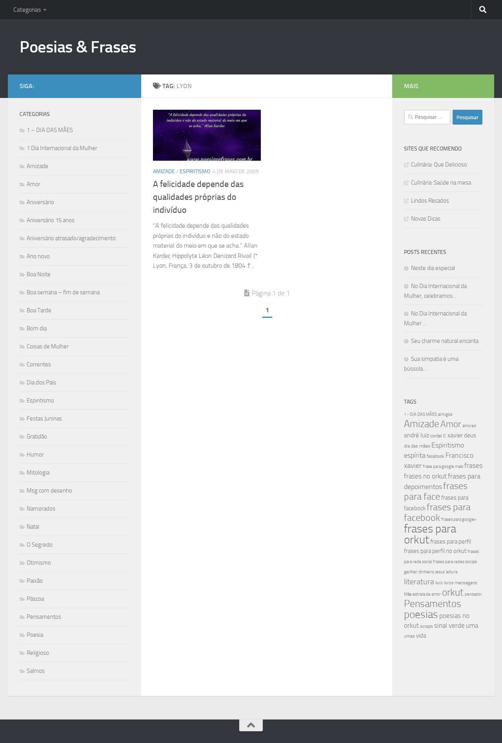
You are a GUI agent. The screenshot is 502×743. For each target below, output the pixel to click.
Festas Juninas (44, 418)
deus (470, 435)
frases (473, 465)
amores (469, 425)
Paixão (35, 580)
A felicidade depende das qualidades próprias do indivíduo (198, 197)
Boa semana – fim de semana (63, 292)
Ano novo (38, 256)
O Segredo (40, 544)
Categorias (27, 9)
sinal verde (449, 625)
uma (472, 625)
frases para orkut (430, 534)
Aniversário (40, 202)
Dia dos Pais (41, 382)
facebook (435, 456)
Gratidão (37, 436)
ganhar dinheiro (419, 571)
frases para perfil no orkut (435, 551)
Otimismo (39, 562)
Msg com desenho (49, 490)
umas (409, 636)
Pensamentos (44, 616)
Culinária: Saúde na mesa (441, 182)
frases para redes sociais (455, 561)
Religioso (38, 652)
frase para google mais (443, 466)
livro (439, 582)
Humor (35, 454)
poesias (421, 614)
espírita (415, 455)
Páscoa (35, 598)
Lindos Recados (430, 200)
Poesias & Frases (78, 47)
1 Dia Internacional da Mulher (62, 148)
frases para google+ (459, 519)
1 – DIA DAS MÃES (50, 130)
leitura (451, 571)
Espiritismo (195, 171)
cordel (436, 436)
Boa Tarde (39, 310)
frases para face (435, 491)
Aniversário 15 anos (51, 220)
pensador (473, 594)
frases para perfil (450, 541)
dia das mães (417, 446)
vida (421, 635)
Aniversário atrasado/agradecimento (71, 238)
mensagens (466, 582)
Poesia (35, 634)
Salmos (36, 670)
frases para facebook (437, 512)
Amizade (164, 171)
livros (448, 582)
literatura (419, 581)
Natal (33, 526)
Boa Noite (39, 274)
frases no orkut (425, 476)
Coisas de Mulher (48, 346)
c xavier (453, 435)
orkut (453, 592)
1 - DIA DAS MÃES (420, 414)
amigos (445, 414)
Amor (33, 184)
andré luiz (416, 435)
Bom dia (37, 328)
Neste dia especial (433, 268)
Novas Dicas (425, 218)
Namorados (41, 508)
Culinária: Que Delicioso (439, 164)
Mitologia (38, 472)
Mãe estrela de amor (422, 594)
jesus (440, 571)
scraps (426, 626)
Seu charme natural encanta (444, 340)
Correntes (39, 364)
